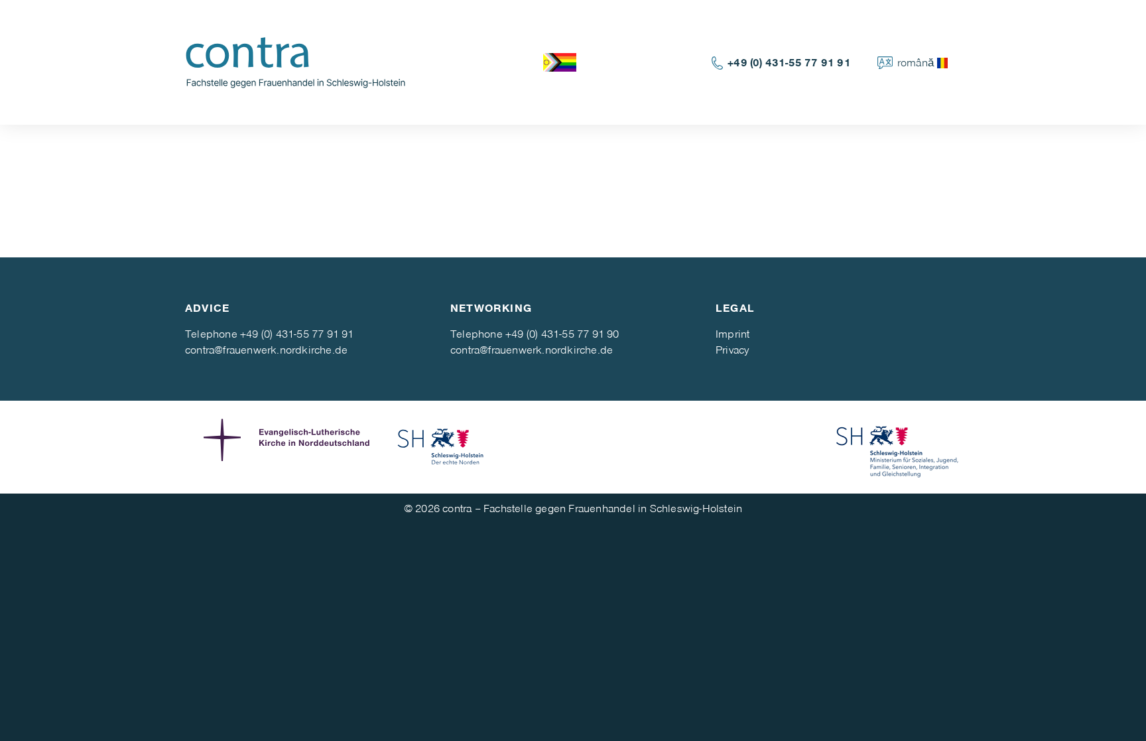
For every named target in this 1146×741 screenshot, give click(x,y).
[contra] (301, 60)
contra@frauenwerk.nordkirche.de (266, 349)
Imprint (732, 333)
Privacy (732, 349)
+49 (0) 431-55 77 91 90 (562, 333)
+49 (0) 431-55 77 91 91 (789, 62)
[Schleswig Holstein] (441, 447)
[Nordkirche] (290, 447)
